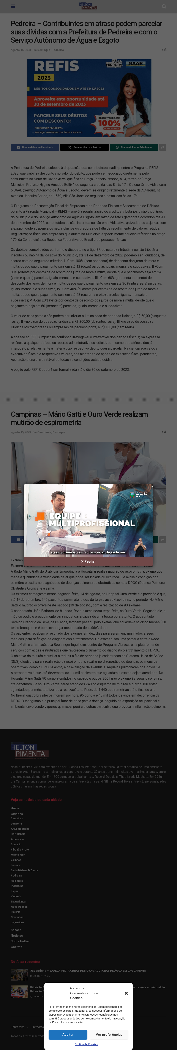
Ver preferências (109, 1035)
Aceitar (68, 1035)
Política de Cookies (86, 1044)
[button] (126, 993)
